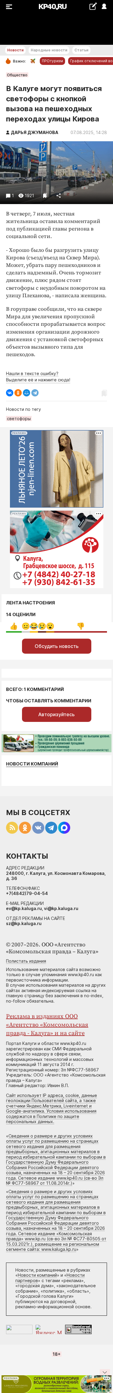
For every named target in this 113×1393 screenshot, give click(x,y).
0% (26, 626)
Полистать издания (26, 961)
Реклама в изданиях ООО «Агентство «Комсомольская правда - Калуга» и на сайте (47, 1025)
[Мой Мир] (26, 392)
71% (81, 626)
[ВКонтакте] (9, 392)
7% (50, 626)
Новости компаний (32, 764)
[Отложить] (45, 195)
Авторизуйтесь (56, 714)
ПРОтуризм (52, 61)
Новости (15, 50)
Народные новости (49, 50)
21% (14, 626)
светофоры (19, 418)
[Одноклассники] (18, 392)
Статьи (81, 50)
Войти (104, 7)
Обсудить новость (57, 646)
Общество (17, 74)
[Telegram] (35, 392)
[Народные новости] (93, 6)
